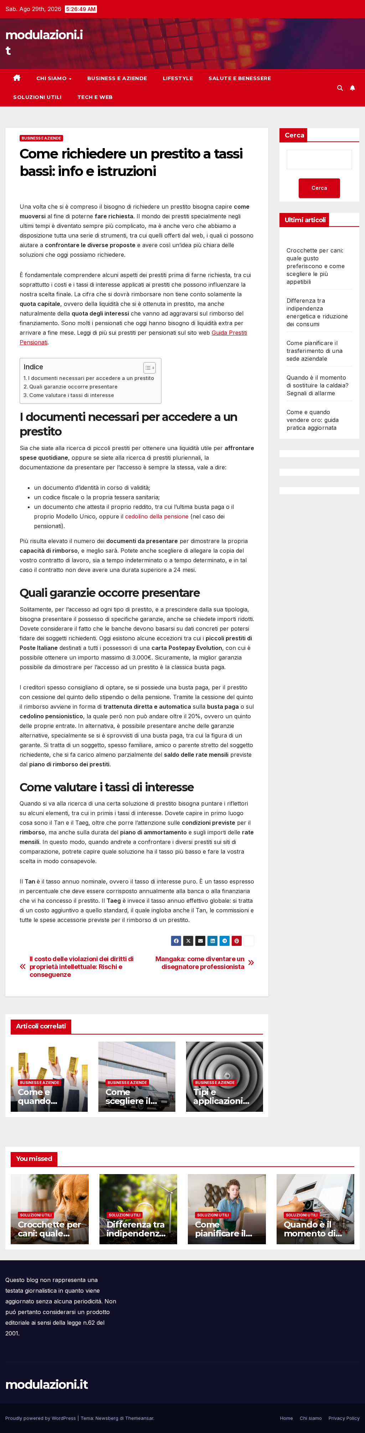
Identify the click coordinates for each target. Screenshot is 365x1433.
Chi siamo (52, 78)
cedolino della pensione (157, 516)
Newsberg (107, 1418)
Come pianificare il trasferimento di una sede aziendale (315, 350)
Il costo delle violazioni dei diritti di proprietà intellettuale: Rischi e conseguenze (82, 966)
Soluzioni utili (37, 97)
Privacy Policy (344, 1418)
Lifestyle (178, 78)
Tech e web (95, 97)
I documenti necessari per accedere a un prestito (91, 378)
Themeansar (139, 1418)
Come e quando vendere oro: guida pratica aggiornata (313, 419)
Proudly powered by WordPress (41, 1418)
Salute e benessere (240, 78)
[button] (340, 88)
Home (286, 1418)
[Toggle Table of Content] (146, 368)
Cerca (294, 135)
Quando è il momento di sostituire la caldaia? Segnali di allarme (318, 385)
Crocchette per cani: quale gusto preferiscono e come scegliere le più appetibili (316, 266)
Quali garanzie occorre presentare (73, 387)
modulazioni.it (46, 1384)
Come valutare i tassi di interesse (71, 395)
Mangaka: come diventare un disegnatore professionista (200, 962)
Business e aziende (117, 78)
